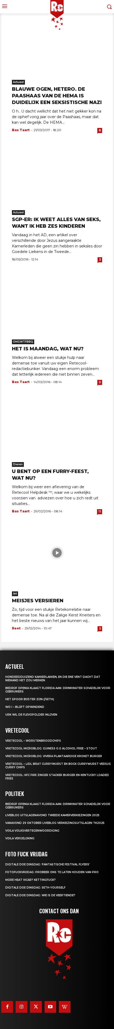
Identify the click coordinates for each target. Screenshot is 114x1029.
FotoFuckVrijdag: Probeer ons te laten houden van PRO (52, 872)
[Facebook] (7, 1007)
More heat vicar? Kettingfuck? (30, 880)
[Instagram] (21, 1007)
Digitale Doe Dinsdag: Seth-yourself (35, 887)
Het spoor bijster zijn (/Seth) (29, 699)
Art (15, 593)
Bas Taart (21, 130)
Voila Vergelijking (19, 838)
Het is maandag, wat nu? (48, 349)
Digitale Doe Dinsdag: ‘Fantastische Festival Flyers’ (47, 864)
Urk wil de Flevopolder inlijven (31, 714)
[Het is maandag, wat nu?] (57, 301)
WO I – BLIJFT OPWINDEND (24, 707)
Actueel (18, 82)
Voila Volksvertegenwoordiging (32, 830)
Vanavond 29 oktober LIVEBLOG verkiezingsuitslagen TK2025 (54, 823)
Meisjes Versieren (37, 601)
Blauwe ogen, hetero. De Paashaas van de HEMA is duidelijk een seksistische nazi (57, 95)
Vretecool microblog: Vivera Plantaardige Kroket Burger (53, 756)
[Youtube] (50, 1007)
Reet (16, 628)
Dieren (18, 464)
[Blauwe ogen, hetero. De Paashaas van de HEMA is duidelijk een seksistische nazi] (57, 41)
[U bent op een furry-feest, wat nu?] (57, 423)
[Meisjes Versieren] (57, 553)
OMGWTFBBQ (23, 341)
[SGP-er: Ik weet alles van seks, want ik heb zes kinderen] (57, 172)
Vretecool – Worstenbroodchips (33, 740)
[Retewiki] (65, 1007)
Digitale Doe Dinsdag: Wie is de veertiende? (40, 895)
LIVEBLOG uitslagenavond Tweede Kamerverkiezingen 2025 (52, 815)
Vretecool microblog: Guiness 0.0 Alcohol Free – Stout (51, 748)
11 (99, 511)
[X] (36, 1007)
